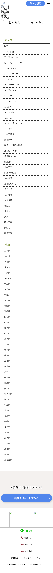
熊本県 (7, 388)
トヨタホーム (10, 101)
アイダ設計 (9, 52)
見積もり (8, 211)
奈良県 (7, 300)
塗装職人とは (10, 156)
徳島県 (7, 350)
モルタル (8, 118)
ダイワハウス (10, 90)
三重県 (7, 251)
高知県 (7, 449)
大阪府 (7, 295)
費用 (6, 217)
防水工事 (8, 222)
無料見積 (35, 3)
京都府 (7, 256)
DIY (6, 46)
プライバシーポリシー (33, 558)
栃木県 (7, 377)
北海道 (7, 267)
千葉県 (7, 273)
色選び (7, 206)
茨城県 (7, 416)
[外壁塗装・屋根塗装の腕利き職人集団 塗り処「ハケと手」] (5, 9)
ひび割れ (8, 107)
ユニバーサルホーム (13, 123)
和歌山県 (8, 278)
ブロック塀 (9, 112)
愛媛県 (7, 355)
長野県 (7, 427)
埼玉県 (7, 284)
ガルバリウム (10, 68)
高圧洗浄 (8, 233)
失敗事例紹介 (10, 173)
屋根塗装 (8, 178)
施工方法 (8, 189)
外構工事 (8, 167)
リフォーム (9, 129)
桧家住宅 (8, 195)
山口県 (7, 317)
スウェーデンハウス (13, 85)
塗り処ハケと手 (11, 151)
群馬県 (7, 410)
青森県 (7, 432)
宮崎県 (7, 311)
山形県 (7, 322)
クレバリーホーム (12, 74)
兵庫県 (7, 262)
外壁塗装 (8, 162)
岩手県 (7, 339)
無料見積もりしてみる (26, 498)
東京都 (7, 372)
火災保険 (8, 200)
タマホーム (9, 96)
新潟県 (7, 366)
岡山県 (7, 333)
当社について (10, 184)
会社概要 (14, 558)
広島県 (7, 344)
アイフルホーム (11, 57)
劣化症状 (8, 140)
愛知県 (7, 361)
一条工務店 (9, 134)
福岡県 (7, 399)
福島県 (7, 405)
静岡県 (7, 438)
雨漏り (7, 228)
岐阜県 (7, 328)
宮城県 (7, 306)
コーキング (9, 79)
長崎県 (7, 421)
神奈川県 (8, 394)
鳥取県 (7, 454)
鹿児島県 (8, 460)
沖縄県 (7, 383)
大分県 (7, 289)
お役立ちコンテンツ (13, 63)
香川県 (7, 443)
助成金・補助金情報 (13, 145)
